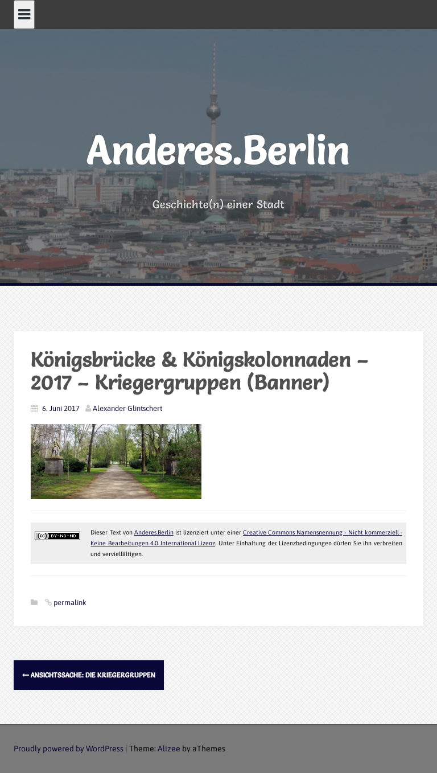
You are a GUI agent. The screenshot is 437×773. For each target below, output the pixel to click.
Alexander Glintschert (127, 408)
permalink (69, 602)
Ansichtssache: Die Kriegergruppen (92, 675)
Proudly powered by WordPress (68, 748)
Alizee (169, 748)
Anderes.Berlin (218, 149)
